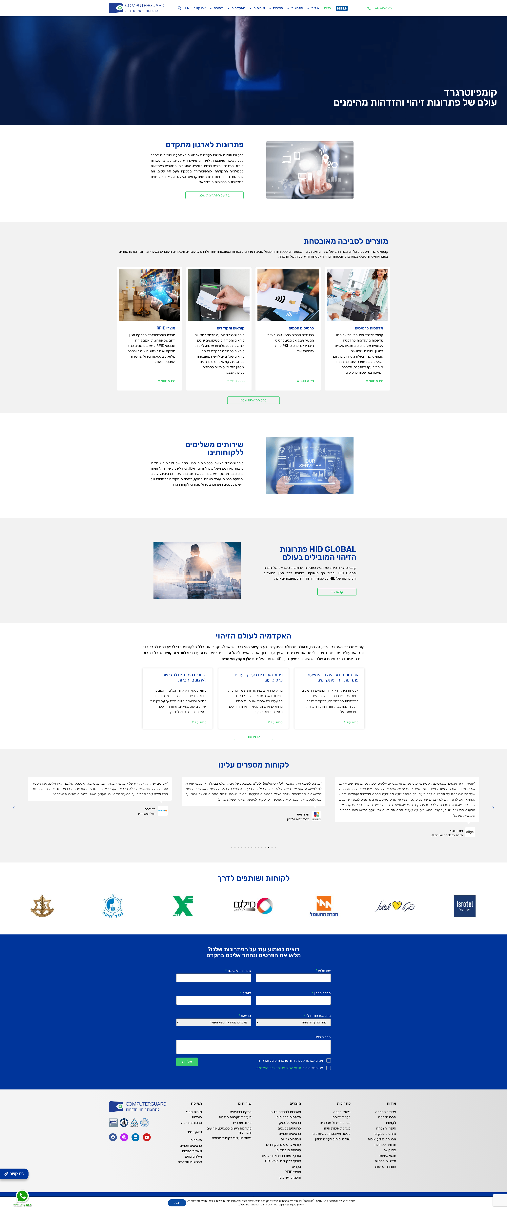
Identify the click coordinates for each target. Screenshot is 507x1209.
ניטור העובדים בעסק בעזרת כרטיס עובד (258, 677)
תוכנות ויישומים (290, 1177)
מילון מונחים (193, 1156)
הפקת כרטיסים (241, 1112)
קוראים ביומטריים (288, 1150)
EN (187, 8)
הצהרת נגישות (385, 1166)
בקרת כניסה (342, 1117)
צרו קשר (199, 8)
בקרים (296, 1166)
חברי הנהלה (387, 1117)
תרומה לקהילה (385, 1144)
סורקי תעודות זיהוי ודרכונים (281, 1155)
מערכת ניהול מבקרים (335, 1123)
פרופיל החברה (385, 1112)
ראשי (327, 8)
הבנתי (177, 1202)
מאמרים (196, 1140)
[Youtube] (147, 1137)
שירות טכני (194, 1112)
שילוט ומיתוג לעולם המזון (333, 1139)
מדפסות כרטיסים (288, 1117)
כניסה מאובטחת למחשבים (332, 1133)
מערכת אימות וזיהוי (337, 1128)
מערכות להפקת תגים (286, 1112)
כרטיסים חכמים (290, 1133)
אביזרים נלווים (291, 1139)
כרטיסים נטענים (289, 1128)
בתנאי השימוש (273, 1204)
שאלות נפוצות (192, 1151)
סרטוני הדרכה (191, 1123)
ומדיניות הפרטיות (268, 1068)
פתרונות (297, 8)
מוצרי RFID (292, 1172)
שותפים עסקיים (385, 1133)
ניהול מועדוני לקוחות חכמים (232, 1138)
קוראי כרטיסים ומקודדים (283, 1144)
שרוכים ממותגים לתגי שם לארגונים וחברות (184, 677)
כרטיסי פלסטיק (290, 1123)
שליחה (187, 1062)
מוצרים (278, 8)
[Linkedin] (135, 1137)
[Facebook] (113, 1137)
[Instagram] (124, 1137)
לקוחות (391, 1123)
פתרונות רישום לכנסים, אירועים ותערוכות (229, 1130)
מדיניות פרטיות (385, 1161)
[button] (179, 8)
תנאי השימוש (291, 1068)
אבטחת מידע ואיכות (382, 1139)
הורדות (197, 1117)
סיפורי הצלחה (386, 1128)
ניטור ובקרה (342, 1112)
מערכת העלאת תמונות (235, 1117)
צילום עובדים (242, 1123)
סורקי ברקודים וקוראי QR (283, 1161)
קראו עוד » (351, 722)
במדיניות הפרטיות (254, 1204)
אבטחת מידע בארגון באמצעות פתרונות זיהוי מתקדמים (332, 677)
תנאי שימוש (387, 1155)
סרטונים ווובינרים (190, 1162)
